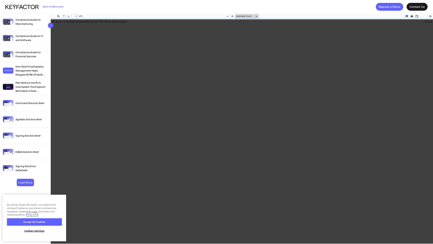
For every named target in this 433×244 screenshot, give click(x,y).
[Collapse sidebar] (50, 25)
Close (428, 21)
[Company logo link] (24, 6)
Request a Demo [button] (389, 7)
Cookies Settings (34, 230)
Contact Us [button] (417, 7)
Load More (25, 182)
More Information (116, 21)
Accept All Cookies (34, 221)
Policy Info (32, 214)
